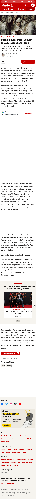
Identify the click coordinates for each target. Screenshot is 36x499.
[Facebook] (2, 404)
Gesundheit (5, 462)
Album (9, 366)
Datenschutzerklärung (8, 493)
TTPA (26, 490)
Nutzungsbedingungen (24, 493)
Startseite (3, 12)
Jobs (21, 1)
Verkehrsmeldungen (25, 462)
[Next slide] (34, 305)
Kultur (15, 449)
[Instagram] (11, 404)
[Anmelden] (28, 5)
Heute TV (25, 452)
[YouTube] (20, 404)
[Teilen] (3, 62)
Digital (21, 449)
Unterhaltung (10, 12)
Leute (9, 449)
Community (21, 439)
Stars (3, 449)
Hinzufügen (28, 113)
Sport (12, 9)
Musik (17, 12)
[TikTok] (15, 404)
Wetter (29, 439)
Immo (14, 1)
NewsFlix (30, 1)
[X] (6, 404)
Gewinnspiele (21, 459)
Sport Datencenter (7, 459)
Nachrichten (5, 439)
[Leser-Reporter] (25, 5)
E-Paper (6, 1)
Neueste (30, 9)
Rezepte (30, 459)
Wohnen (13, 462)
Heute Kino (16, 452)
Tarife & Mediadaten (16, 490)
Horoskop (28, 449)
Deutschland (24, 436)
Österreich (5, 9)
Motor (3, 465)
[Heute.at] (5, 5)
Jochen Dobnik (12, 54)
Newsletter (5, 442)
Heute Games (5, 452)
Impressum (4, 490)
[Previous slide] (2, 305)
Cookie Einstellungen (7, 496)
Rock (3, 366)
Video (16, 465)
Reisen (9, 465)
